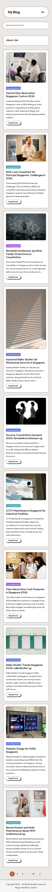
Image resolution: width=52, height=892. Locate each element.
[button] (39, 874)
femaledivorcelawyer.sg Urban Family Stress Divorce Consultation (24, 254)
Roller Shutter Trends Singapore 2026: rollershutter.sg (24, 666)
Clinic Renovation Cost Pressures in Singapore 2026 (25, 590)
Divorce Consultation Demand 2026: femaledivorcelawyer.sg (24, 436)
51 (33, 874)
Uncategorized (13, 88)
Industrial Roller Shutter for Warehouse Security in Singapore (25, 361)
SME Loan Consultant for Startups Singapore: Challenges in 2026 (25, 175)
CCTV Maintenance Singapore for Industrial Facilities (26, 512)
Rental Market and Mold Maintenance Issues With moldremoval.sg (20, 830)
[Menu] (42, 12)
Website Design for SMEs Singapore (21, 750)
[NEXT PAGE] (39, 874)
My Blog (14, 12)
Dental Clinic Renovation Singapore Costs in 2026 (20, 94)
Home (8, 25)
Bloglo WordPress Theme (26, 887)
